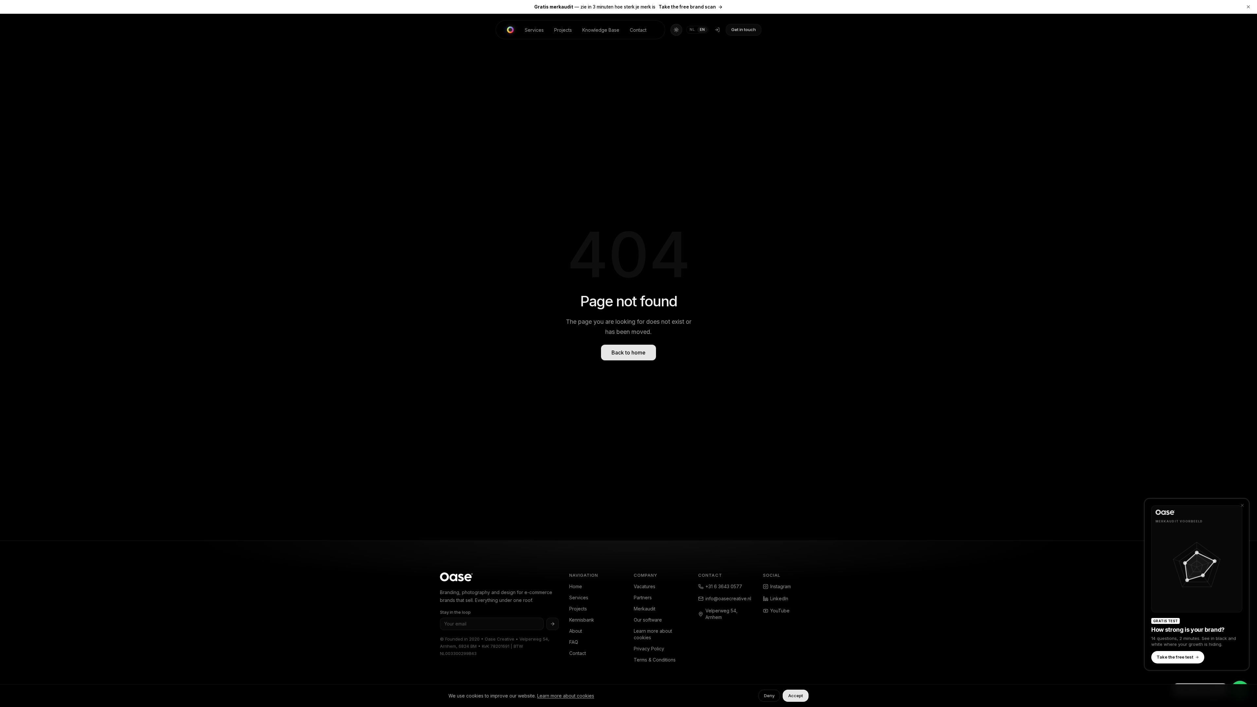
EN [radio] (702, 29)
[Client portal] (717, 29)
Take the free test (1175, 657)
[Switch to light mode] (676, 30)
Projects (563, 30)
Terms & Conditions (655, 659)
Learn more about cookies (653, 634)
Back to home (628, 352)
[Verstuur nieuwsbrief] (552, 624)
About (575, 631)
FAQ (573, 642)
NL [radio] (692, 29)
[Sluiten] (1242, 505)
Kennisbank (581, 620)
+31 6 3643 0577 (723, 586)
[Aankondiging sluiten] (1248, 7)
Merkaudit (644, 608)
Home (575, 586)
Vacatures (644, 586)
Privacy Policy (649, 648)
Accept (795, 695)
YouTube (780, 610)
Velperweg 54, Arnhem (721, 614)
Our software (648, 620)
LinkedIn (779, 598)
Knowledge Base (600, 30)
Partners (643, 597)
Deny (769, 695)
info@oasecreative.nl (728, 598)
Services (534, 30)
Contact (638, 30)
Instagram (780, 586)
